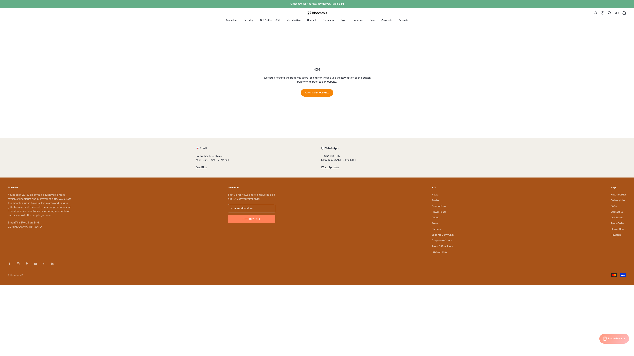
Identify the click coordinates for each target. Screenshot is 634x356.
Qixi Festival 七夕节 (270, 20)
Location (358, 20)
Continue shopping (317, 92)
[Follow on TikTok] (44, 263)
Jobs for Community (443, 234)
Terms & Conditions (442, 246)
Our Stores (617, 217)
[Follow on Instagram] (18, 263)
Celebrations (439, 206)
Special (311, 20)
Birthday (248, 20)
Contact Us (617, 211)
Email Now (201, 167)
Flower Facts (439, 211)
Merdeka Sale (293, 20)
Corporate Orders (442, 240)
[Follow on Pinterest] (26, 263)
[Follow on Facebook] (9, 263)
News (435, 194)
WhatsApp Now (330, 167)
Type (343, 20)
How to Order (618, 194)
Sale (372, 20)
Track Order (617, 223)
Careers (436, 229)
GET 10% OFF (252, 219)
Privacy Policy (439, 252)
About (435, 217)
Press (435, 223)
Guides (435, 200)
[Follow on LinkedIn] (52, 263)
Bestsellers (231, 20)
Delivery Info (618, 200)
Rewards (403, 20)
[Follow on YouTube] (35, 263)
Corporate (386, 20)
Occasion (328, 20)
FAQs (614, 206)
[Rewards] (614, 339)
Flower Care (617, 229)
